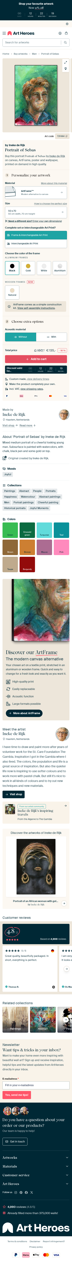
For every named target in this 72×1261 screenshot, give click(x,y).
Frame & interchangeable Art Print (29, 235)
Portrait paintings (24, 502)
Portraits (51, 491)
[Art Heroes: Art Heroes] (67, 1183)
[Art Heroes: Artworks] (67, 1157)
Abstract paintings (49, 496)
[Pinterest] (21, 1193)
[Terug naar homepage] (21, 33)
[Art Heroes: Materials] (67, 1166)
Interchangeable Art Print (24, 243)
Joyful (7, 474)
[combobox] (32, 42)
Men (6, 502)
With (53, 336)
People (37, 491)
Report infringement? (54, 1241)
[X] (31, 1193)
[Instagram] (16, 1193)
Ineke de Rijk (17, 145)
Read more (26, 425)
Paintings (9, 491)
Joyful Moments (39, 508)
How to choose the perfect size (50, 203)
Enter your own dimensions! (35, 221)
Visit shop (9, 425)
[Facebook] (26, 1193)
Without (23, 336)
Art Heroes (11, 1184)
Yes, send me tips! (16, 1095)
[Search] (65, 42)
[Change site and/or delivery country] (67, 24)
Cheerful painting (48, 502)
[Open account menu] (60, 33)
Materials (10, 1166)
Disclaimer (35, 1241)
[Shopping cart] (66, 33)
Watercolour (28, 496)
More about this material (54, 183)
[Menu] (4, 33)
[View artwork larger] (65, 62)
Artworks (10, 1157)
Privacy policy (36, 1247)
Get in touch (17, 1141)
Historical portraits (15, 508)
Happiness (10, 496)
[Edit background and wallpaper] (65, 68)
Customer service (16, 1175)
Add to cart (38, 359)
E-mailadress (11, 1078)
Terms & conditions (17, 1241)
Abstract (24, 491)
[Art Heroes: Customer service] (67, 1175)
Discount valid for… (36, 369)
